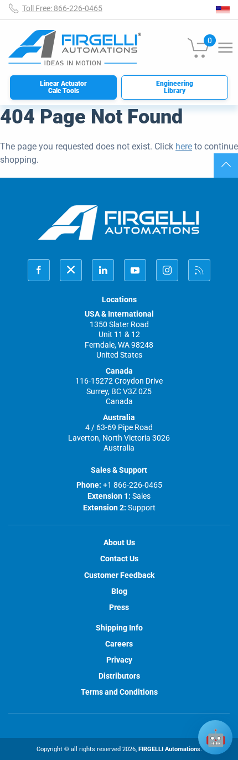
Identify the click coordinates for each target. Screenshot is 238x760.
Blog (119, 591)
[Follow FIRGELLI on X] (71, 270)
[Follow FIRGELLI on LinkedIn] (103, 270)
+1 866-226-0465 (132, 484)
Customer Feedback (119, 575)
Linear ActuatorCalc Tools (63, 87)
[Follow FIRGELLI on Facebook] (39, 270)
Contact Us (119, 558)
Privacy (119, 659)
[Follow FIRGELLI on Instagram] (167, 270)
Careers (119, 643)
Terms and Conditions (119, 691)
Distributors (119, 675)
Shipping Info (119, 627)
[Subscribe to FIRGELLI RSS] (199, 270)
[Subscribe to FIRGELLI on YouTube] (135, 270)
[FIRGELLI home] (119, 222)
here (183, 146)
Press (119, 607)
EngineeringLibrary (174, 87)
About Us (119, 542)
